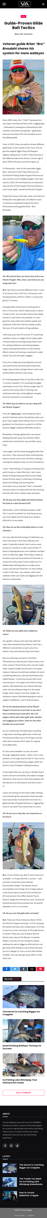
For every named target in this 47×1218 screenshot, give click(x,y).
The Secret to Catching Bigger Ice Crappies (21, 1013)
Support (31, 1215)
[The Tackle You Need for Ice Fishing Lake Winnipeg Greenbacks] (10, 1182)
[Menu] (4, 4)
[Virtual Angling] (25, 4)
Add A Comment (23, 1093)
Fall (23, 16)
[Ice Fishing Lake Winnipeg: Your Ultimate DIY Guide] (23, 1064)
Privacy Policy (20, 1215)
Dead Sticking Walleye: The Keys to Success (22, 1047)
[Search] (43, 4)
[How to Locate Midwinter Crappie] (10, 1196)
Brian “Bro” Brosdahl (24, 34)
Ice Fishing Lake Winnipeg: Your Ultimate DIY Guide (20, 1081)
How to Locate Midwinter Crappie (29, 1194)
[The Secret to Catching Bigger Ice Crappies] (23, 996)
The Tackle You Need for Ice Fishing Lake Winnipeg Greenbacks (31, 1181)
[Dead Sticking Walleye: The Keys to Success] (23, 1030)
